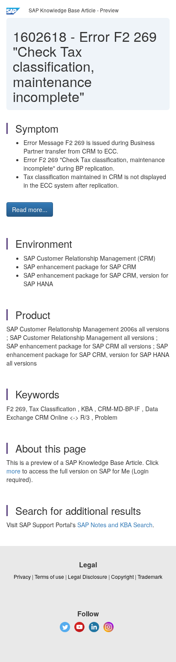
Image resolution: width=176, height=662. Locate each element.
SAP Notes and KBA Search (115, 524)
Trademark (150, 576)
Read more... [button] (29, 209)
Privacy (22, 576)
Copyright (122, 576)
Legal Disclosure (87, 576)
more (13, 471)
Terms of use (49, 576)
